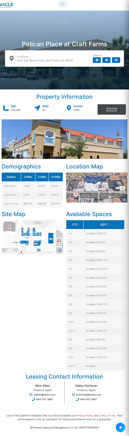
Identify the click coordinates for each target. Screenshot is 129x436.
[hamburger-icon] (62, 4)
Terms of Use (107, 415)
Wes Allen (42, 386)
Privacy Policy (84, 415)
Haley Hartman (86, 386)
